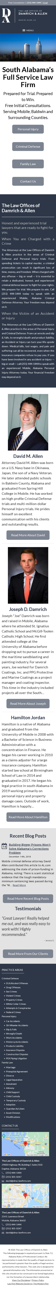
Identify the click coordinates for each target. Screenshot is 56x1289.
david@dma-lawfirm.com (18, 1180)
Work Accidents (14, 1037)
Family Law (28, 164)
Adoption (10, 1104)
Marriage (10, 1067)
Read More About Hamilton (28, 817)
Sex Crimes (11, 991)
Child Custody (13, 1096)
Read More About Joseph (28, 703)
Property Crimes (14, 999)
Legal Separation (14, 1079)
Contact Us (28, 181)
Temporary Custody (16, 1100)
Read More (19, 885)
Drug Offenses (13, 987)
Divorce (10, 1075)
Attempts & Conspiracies (18, 1008)
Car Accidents (13, 1021)
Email (45, 2)
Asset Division (13, 1112)
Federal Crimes (13, 1012)
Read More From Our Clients (28, 954)
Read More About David (28, 535)
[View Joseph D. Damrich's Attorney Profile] (28, 575)
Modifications (13, 1117)
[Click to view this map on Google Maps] (25, 1155)
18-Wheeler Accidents (17, 1025)
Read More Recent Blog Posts (28, 898)
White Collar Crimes (16, 1003)
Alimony (10, 1088)
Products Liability (15, 1046)
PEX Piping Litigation (16, 1058)
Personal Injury (28, 129)
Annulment (11, 1083)
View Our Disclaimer (21, 1280)
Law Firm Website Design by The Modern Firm (28, 1283)
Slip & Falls (11, 1029)
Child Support (13, 1092)
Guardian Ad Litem (15, 1108)
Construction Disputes (17, 1054)
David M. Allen (28, 456)
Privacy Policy (38, 1280)
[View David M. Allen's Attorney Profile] (28, 422)
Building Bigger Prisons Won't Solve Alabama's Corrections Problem (30, 849)
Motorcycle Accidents (17, 1041)
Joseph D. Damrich (28, 609)
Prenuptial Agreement (17, 1071)
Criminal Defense (28, 146)
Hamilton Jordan (28, 717)
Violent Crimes (13, 995)
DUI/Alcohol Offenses (17, 983)
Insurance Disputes (15, 1050)
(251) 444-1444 (34, 2)
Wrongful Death (14, 1033)
